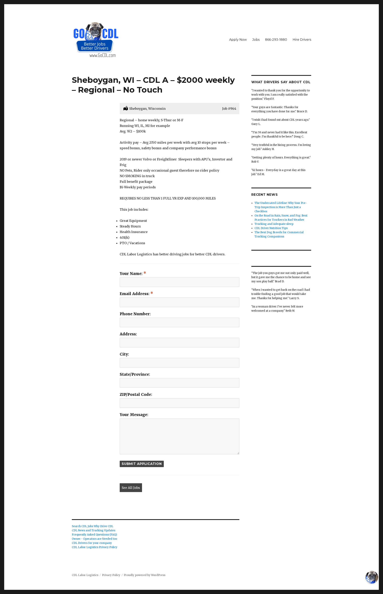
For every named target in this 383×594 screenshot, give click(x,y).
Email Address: (135, 293)
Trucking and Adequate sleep (274, 224)
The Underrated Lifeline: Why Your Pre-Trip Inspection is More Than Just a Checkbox (281, 207)
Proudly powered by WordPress (144, 575)
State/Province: (135, 374)
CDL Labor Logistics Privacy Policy (94, 547)
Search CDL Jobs (82, 526)
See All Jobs (131, 488)
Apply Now (238, 40)
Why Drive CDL (103, 526)
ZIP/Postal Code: (136, 394)
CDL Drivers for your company (92, 543)
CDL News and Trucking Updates (93, 530)
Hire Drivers (302, 40)
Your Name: (131, 273)
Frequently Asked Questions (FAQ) (94, 534)
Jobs (256, 40)
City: (124, 354)
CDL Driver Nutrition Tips (271, 228)
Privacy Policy (111, 575)
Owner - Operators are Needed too (94, 539)
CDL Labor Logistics (85, 575)
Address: (128, 334)
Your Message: (134, 414)
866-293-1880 (276, 40)
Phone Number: (135, 313)
